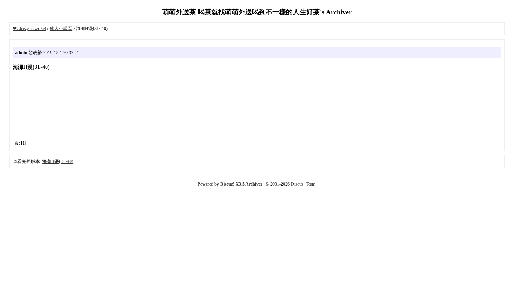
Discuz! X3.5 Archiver (241, 184)
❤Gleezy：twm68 (29, 28)
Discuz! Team (303, 184)
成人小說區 (61, 28)
